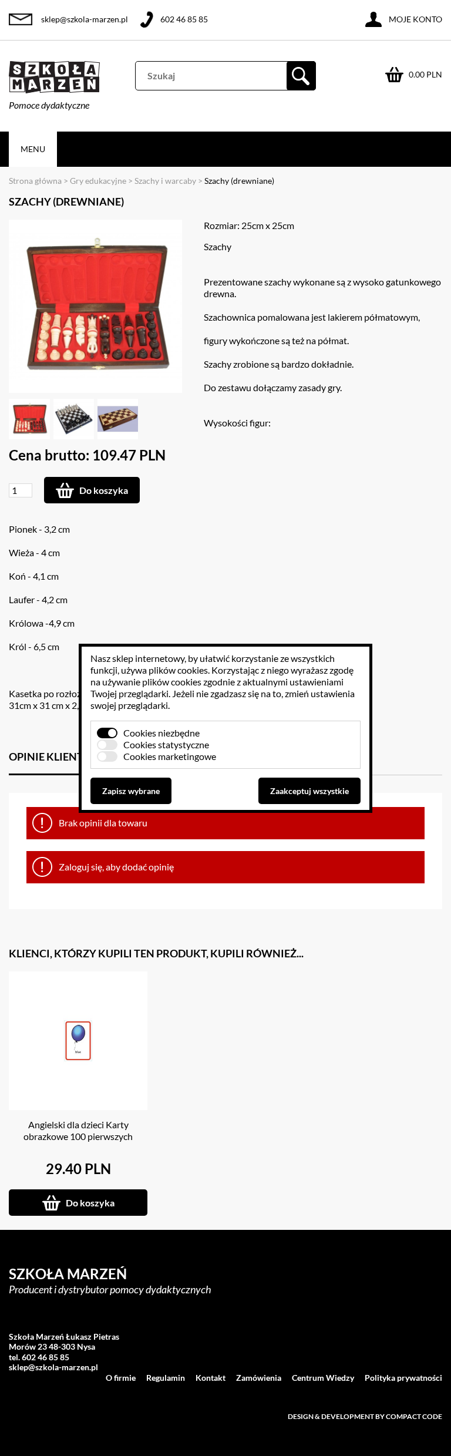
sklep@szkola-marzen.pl (84, 19)
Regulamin (165, 1378)
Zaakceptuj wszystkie (309, 791)
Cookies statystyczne (166, 744)
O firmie (121, 1378)
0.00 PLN (425, 74)
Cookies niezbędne (161, 732)
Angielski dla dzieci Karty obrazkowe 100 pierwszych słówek (78, 1136)
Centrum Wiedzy (323, 1378)
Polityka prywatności (403, 1378)
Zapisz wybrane (131, 791)
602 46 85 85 (184, 19)
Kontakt (211, 1378)
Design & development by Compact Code (365, 1416)
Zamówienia (258, 1378)
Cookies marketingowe (169, 756)
